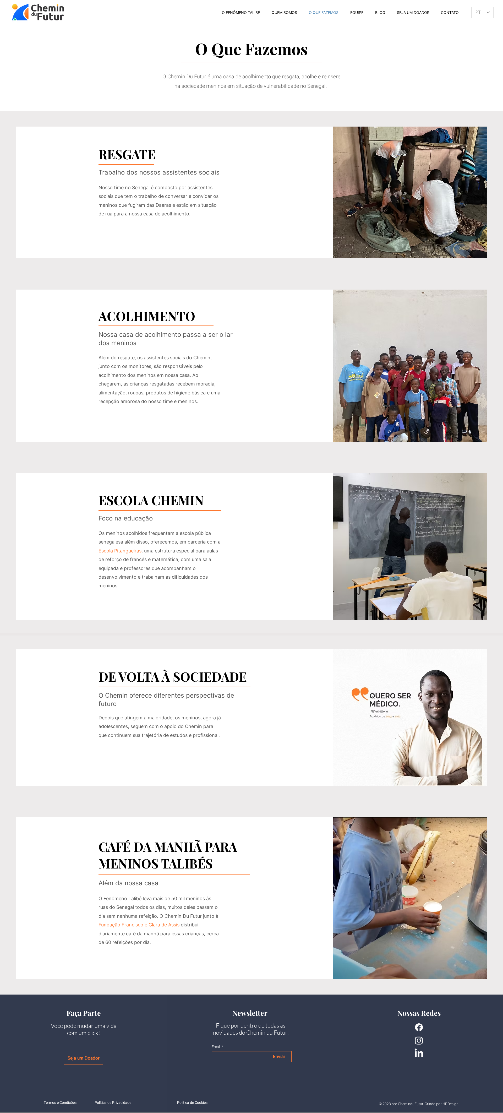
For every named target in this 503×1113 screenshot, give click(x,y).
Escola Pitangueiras (120, 550)
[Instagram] (419, 1040)
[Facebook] (419, 1027)
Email (216, 1047)
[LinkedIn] (419, 1053)
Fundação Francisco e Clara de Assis (139, 924)
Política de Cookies (192, 1102)
